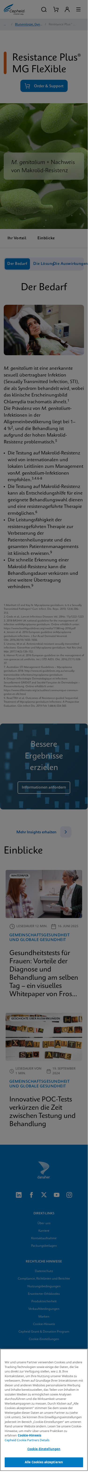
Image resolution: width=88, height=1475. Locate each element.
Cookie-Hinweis (29, 1435)
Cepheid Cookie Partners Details (27, 1440)
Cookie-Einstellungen (44, 1449)
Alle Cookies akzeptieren (44, 1462)
